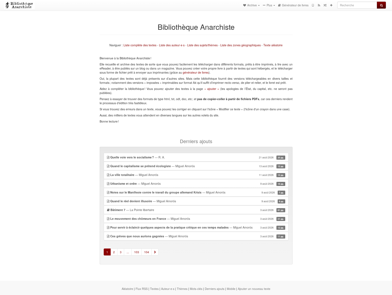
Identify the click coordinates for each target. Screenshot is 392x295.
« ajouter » (211, 89)
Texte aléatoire (273, 45)
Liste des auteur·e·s (172, 45)
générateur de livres (196, 72)
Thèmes (182, 289)
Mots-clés (196, 289)
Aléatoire (127, 289)
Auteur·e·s (167, 289)
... (128, 252)
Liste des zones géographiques (240, 45)
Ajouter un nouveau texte (254, 289)
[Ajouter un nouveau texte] (331, 5)
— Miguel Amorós (197, 166)
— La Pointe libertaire (197, 210)
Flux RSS (142, 289)
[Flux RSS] (319, 5)
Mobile (231, 289)
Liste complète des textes (140, 45)
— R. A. (197, 157)
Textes (154, 289)
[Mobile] (313, 5)
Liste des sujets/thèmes (202, 45)
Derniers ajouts (214, 289)
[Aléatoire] (325, 5)
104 (146, 252)
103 (136, 252)
